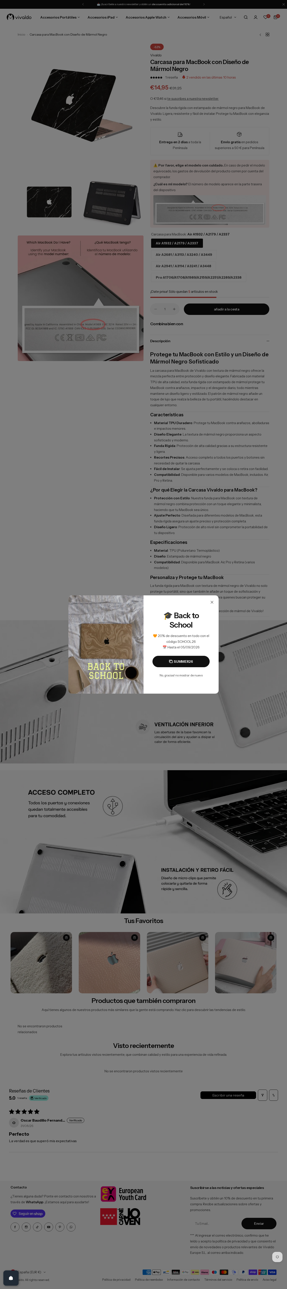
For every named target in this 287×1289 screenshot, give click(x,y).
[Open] (11, 1278)
